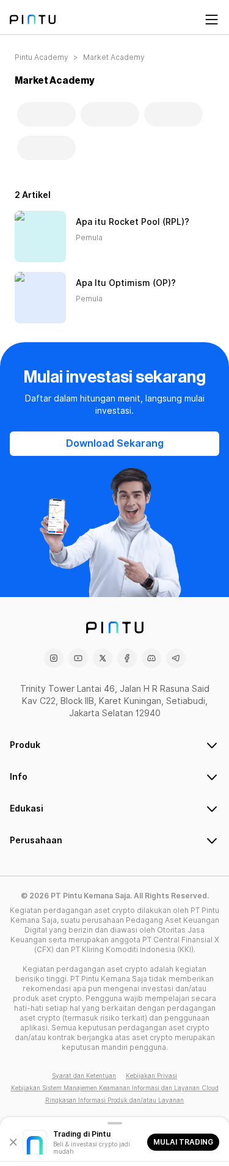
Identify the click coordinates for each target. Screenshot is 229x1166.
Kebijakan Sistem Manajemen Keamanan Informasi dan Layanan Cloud (115, 1087)
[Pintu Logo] (33, 19)
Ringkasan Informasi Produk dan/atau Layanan (114, 1100)
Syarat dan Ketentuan (84, 1075)
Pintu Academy (41, 57)
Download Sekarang (115, 443)
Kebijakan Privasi (151, 1075)
